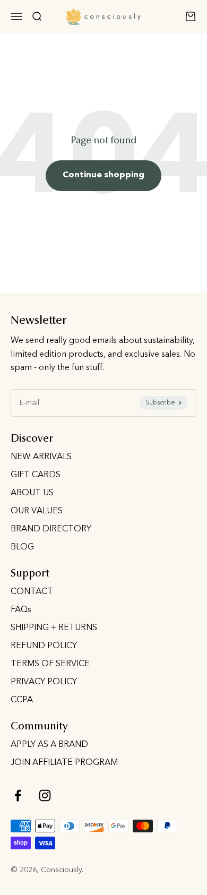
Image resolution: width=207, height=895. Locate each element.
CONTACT (32, 592)
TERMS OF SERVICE (50, 664)
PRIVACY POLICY (44, 682)
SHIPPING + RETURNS (54, 628)
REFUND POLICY (44, 646)
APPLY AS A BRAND (49, 745)
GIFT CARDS (36, 475)
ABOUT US (32, 493)
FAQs (21, 610)
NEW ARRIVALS (41, 457)
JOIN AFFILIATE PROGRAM (64, 763)
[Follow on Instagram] (45, 795)
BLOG (22, 547)
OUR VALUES (37, 511)
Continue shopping (103, 175)
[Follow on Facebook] (18, 795)
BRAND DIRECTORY (51, 529)
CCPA (22, 700)
